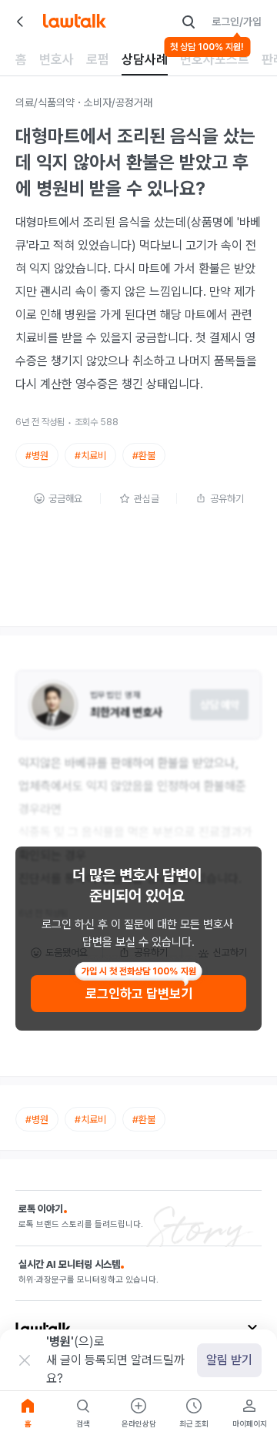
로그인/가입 (237, 21)
